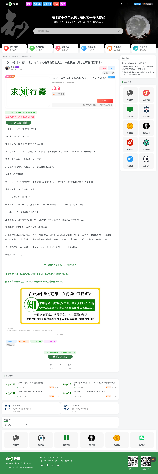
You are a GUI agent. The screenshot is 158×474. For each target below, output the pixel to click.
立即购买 (105, 100)
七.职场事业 (13, 56)
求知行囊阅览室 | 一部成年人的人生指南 (60, 461)
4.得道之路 (24, 341)
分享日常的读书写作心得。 (80, 409)
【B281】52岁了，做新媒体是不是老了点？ (89, 391)
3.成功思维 (24, 56)
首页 (5, 56)
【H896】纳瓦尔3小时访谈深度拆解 (30, 383)
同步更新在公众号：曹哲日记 (22, 409)
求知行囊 (51, 457)
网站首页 (43, 457)
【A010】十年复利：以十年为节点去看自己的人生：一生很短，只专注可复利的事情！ (54, 62)
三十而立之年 (51, 341)
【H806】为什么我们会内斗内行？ (29, 391)
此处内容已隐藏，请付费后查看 (61, 264)
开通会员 (148, 4)
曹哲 (12, 67)
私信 (112, 68)
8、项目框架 (37, 341)
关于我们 (59, 457)
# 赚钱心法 (10, 345)
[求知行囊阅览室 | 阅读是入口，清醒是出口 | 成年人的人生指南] (13, 458)
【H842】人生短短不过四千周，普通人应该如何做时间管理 (94, 384)
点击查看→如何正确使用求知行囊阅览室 (21, 112)
